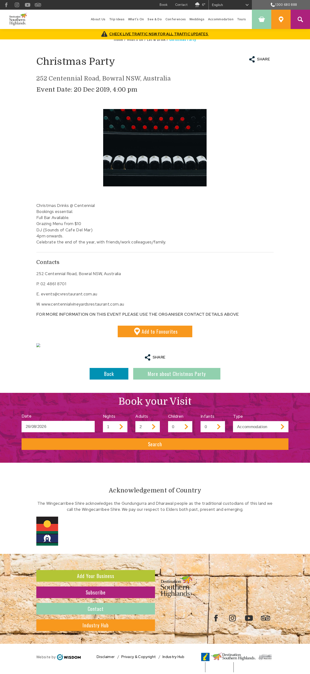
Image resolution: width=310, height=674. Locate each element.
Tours (241, 19)
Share (263, 59)
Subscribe (96, 592)
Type (238, 416)
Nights (109, 416)
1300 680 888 (286, 5)
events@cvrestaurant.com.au (69, 294)
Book (164, 5)
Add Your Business (95, 575)
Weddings (196, 19)
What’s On (136, 19)
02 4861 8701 (53, 283)
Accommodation (220, 19)
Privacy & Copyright (138, 656)
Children (176, 416)
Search (155, 444)
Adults (141, 416)
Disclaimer (106, 656)
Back (109, 373)
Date (26, 416)
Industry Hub (96, 625)
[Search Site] (300, 19)
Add (160, 331)
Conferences (175, 19)
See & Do (154, 19)
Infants (207, 416)
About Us (98, 19)
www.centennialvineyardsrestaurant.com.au (82, 304)
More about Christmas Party (177, 373)
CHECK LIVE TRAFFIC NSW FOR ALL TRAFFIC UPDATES (159, 34)
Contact (181, 5)
